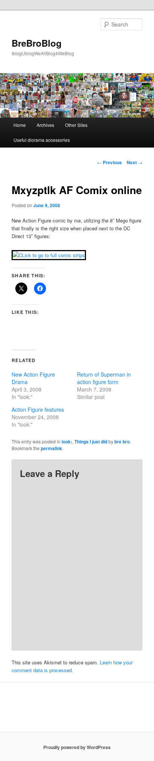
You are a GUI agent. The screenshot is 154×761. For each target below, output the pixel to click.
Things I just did (90, 441)
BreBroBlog (37, 43)
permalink (51, 448)
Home (19, 125)
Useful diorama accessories (41, 140)
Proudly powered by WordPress (77, 747)
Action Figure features (38, 409)
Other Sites (76, 125)
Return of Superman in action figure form (104, 378)
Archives (45, 125)
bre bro (122, 441)
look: (67, 441)
